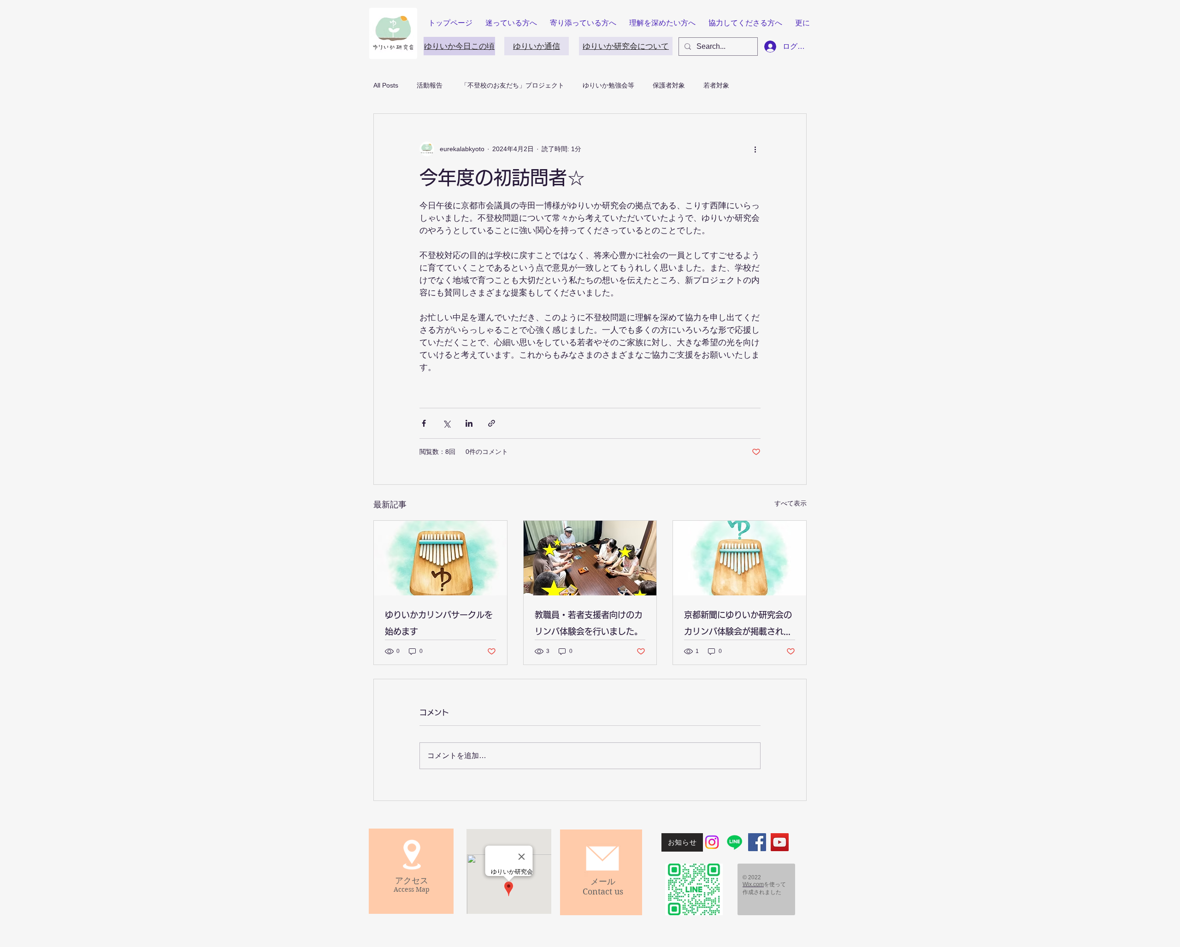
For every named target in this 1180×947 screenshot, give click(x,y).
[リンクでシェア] (491, 423)
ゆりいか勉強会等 (608, 85)
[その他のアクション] (755, 148)
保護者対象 (669, 85)
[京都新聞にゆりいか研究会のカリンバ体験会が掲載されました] (739, 558)
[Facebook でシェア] (423, 423)
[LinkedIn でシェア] (469, 423)
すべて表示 (790, 503)
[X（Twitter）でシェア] (446, 423)
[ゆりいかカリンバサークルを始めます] (440, 558)
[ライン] (734, 842)
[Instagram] (712, 842)
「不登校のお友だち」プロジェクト (512, 85)
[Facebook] (757, 842)
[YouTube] (780, 842)
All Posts (385, 85)
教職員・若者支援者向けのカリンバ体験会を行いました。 (589, 623)
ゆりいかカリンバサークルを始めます (439, 623)
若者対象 (716, 85)
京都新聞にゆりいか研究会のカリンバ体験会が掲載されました (738, 625)
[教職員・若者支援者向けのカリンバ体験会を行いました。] (590, 558)
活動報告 (429, 85)
